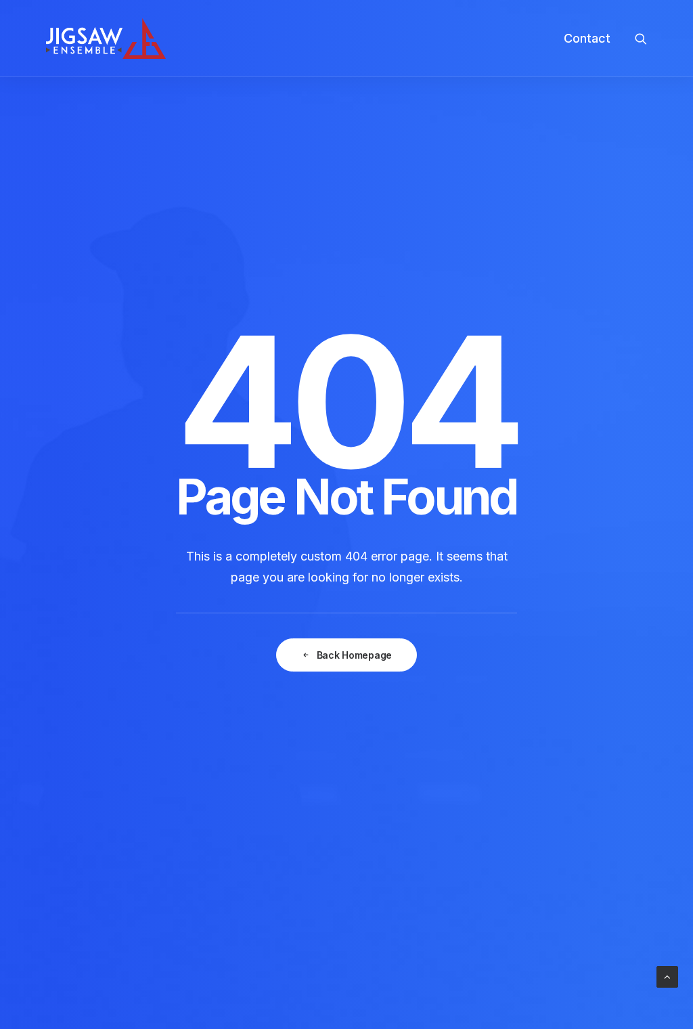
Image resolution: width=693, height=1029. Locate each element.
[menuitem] (582, 38)
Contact (587, 38)
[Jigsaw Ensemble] (106, 38)
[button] (641, 38)
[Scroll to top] (667, 975)
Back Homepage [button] (354, 655)
